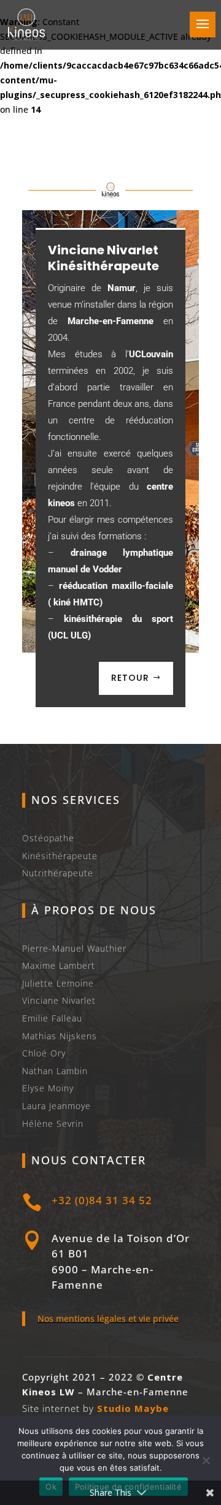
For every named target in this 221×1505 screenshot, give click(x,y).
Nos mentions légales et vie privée (108, 1318)
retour (130, 678)
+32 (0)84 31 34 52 (102, 1200)
